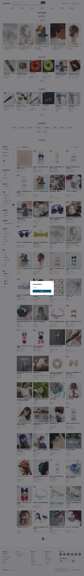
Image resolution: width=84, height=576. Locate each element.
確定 (42, 291)
